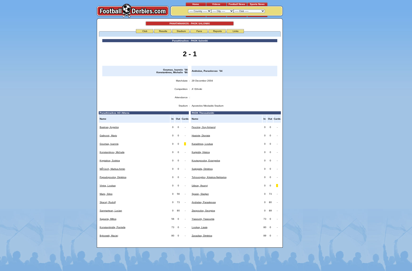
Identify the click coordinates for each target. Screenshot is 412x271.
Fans (199, 31)
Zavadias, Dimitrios (202, 235)
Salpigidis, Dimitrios (202, 169)
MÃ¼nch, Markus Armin (112, 169)
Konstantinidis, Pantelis (112, 227)
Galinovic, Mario (108, 135)
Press (236, 244)
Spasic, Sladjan (200, 194)
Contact (274, 244)
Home (195, 4)
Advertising (223, 244)
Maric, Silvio (106, 194)
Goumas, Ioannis (109, 144)
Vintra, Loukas (108, 185)
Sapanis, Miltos (108, 219)
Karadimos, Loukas (202, 144)
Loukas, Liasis (199, 227)
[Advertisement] (301, 89)
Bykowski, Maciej (109, 235)
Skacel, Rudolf (108, 202)
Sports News (257, 4)
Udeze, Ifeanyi (200, 185)
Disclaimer (248, 244)
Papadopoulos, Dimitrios (113, 177)
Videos (216, 4)
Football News (237, 4)
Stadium (181, 31)
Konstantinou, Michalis (112, 152)
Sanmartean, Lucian (111, 210)
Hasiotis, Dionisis (201, 135)
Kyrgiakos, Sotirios (110, 160)
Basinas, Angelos (109, 127)
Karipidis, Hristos (201, 152)
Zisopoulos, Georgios (203, 210)
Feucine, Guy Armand (204, 127)
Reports (217, 31)
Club (144, 31)
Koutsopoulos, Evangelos (206, 160)
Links (235, 31)
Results (163, 31)
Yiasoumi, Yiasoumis (203, 219)
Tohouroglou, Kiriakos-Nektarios (209, 177)
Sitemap (262, 244)
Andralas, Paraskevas (204, 202)
